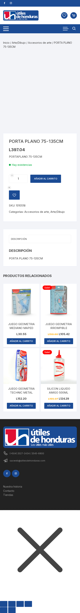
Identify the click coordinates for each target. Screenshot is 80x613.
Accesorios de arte (40, 42)
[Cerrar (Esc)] (28, 604)
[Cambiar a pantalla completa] (12, 604)
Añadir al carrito (45, 178)
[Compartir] (20, 604)
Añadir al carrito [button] (21, 341)
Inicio (6, 42)
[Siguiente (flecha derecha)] (12, 610)
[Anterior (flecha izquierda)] (3, 610)
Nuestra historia (12, 486)
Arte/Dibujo (19, 42)
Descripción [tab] (19, 238)
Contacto (8, 490)
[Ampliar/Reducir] (3, 604)
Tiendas (8, 494)
